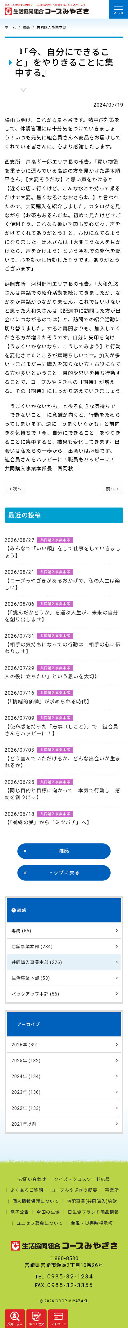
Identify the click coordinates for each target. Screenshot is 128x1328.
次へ (17, 488)
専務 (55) (21, 930)
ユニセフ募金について (39, 1223)
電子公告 (19, 1212)
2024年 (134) (26, 1076)
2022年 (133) (26, 1108)
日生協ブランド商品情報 (93, 1212)
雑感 (26, 27)
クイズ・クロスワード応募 (82, 1179)
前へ (110, 488)
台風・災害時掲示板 (92, 1223)
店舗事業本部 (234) (32, 946)
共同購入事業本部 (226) (36, 962)
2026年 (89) (24, 1044)
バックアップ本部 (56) (35, 994)
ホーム (10, 27)
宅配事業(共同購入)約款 (92, 1201)
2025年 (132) (26, 1060)
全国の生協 (48, 1212)
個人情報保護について (35, 1201)
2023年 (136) (26, 1092)
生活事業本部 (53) (30, 978)
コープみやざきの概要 (74, 1190)
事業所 (112, 1190)
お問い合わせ (32, 1179)
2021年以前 (24, 1124)
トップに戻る (64, 873)
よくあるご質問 (27, 1190)
